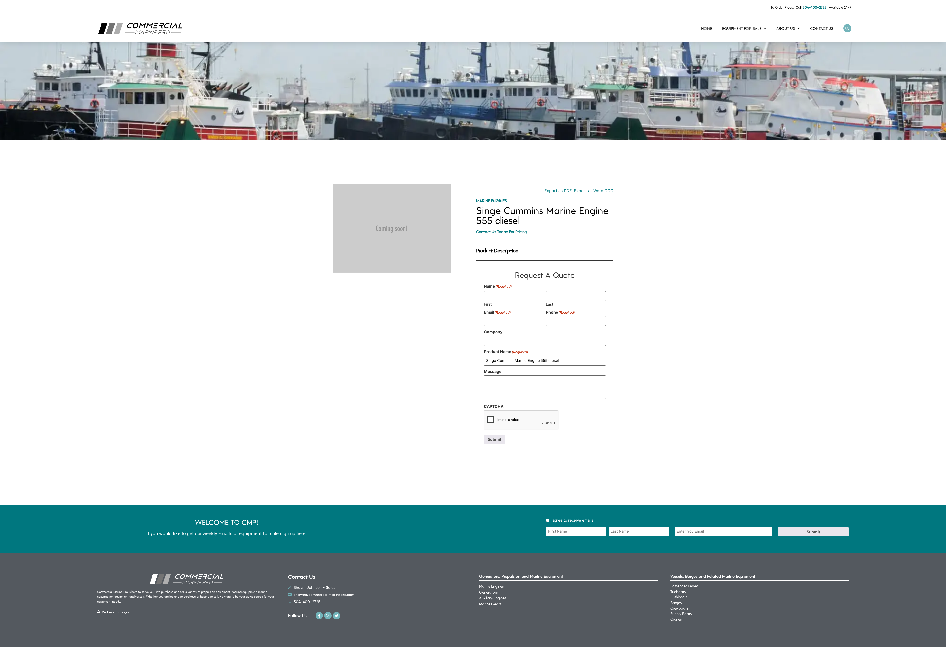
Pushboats (678, 597)
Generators (488, 592)
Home (706, 28)
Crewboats (679, 608)
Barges (676, 602)
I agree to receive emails (572, 520)
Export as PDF (557, 190)
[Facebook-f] (319, 615)
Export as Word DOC (593, 190)
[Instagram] (328, 615)
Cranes (676, 619)
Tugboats (678, 591)
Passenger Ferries (684, 586)
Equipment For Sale (741, 28)
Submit (494, 439)
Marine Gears (490, 604)
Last (549, 304)
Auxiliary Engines (492, 598)
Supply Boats (681, 613)
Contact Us (821, 28)
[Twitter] (336, 615)
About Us (785, 28)
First (488, 304)
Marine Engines (491, 200)
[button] (847, 28)
